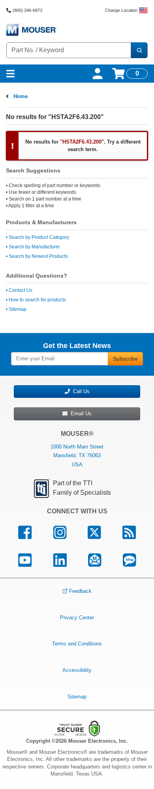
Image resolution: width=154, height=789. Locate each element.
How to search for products (37, 300)
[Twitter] (94, 533)
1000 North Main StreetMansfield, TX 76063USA (77, 455)
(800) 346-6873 (27, 10)
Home (20, 96)
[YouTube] (25, 560)
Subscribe (125, 359)
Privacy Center (77, 618)
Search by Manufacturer (34, 247)
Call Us (80, 391)
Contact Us (20, 290)
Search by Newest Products (38, 256)
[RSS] (129, 533)
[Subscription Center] (94, 560)
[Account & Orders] (97, 73)
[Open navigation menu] (10, 73)
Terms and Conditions (77, 644)
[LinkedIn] (60, 560)
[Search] (139, 50)
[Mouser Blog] (129, 560)
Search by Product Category (39, 237)
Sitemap (17, 309)
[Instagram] (59, 533)
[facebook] (25, 533)
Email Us (80, 413)
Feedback (80, 591)
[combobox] (69, 50)
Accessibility (77, 670)
